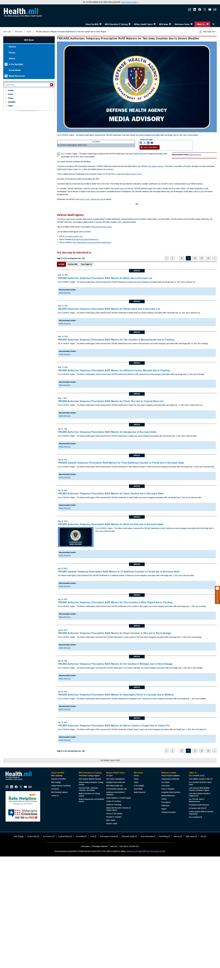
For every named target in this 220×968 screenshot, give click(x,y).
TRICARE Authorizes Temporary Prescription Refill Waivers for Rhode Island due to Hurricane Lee (109, 308)
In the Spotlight (16, 64)
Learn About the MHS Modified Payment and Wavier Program (199, 789)
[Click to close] (217, 588)
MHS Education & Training (116, 24)
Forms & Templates (167, 789)
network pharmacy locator (133, 174)
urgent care (123, 188)
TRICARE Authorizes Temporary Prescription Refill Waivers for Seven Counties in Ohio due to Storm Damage (114, 633)
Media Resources (195, 155)
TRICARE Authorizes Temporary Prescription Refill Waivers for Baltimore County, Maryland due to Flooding (114, 370)
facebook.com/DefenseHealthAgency (86, 239)
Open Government (147, 836)
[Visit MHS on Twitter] (204, 10)
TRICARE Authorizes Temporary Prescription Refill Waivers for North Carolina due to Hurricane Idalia (110, 524)
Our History (55, 789)
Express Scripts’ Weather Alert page (91, 199)
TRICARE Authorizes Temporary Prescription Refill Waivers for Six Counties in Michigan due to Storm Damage (115, 663)
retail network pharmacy (156, 166)
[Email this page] (152, 142)
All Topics (109, 775)
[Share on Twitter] (144, 142)
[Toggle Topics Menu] (154, 24)
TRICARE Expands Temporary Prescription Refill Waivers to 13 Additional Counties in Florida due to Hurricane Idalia (119, 571)
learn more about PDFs (155, 851)
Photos (12, 52)
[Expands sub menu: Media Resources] (6, 75)
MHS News (163, 24)
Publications (165, 805)
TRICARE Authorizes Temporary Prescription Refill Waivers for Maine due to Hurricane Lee (105, 278)
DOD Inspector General (108, 836)
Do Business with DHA (196, 808)
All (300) (61, 264)
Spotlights (11, 102)
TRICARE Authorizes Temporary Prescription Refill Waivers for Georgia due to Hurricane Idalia (107, 431)
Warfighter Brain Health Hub (115, 782)
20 (208, 258)
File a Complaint (194, 817)
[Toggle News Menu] (170, 24)
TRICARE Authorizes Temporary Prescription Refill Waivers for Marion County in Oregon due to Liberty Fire (114, 725)
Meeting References (168, 795)
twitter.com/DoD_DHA (75, 236)
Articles (12, 46)
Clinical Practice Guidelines (170, 775)
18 (195, 258)
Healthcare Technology (113, 805)
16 (181, 258)
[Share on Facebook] (141, 142)
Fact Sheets (165, 782)
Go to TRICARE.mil (195, 775)
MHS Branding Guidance (59, 792)
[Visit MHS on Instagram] (189, 10)
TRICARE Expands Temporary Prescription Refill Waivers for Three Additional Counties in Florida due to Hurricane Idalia (121, 462)
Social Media (15, 70)
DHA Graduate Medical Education (90, 779)
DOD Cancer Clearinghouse (115, 779)
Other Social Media (150, 147)
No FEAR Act (47, 836)
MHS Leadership (56, 775)
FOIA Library (165, 786)
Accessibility (80, 836)
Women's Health (111, 823)
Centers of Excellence (113, 801)
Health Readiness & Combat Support (118, 798)
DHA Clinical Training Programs (89, 775)
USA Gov (176, 836)
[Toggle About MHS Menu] (100, 24)
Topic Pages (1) (86, 264)
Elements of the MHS (58, 779)
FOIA (92, 836)
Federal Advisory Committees (61, 786)
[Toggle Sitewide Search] (213, 24)
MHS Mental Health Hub (114, 786)
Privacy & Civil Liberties (114, 813)
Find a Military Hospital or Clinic (199, 779)
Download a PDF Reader (134, 851)
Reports (164, 809)
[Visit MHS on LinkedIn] (194, 10)
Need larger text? (209, 32)
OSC (202, 836)
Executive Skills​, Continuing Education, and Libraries (88, 789)
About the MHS (92, 24)
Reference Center (182, 24)
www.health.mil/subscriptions (102, 227)
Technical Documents (168, 812)
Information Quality (128, 836)
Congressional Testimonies (170, 779)
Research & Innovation (113, 817)
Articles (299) (72, 264)
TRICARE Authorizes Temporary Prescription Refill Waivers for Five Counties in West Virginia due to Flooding (115, 602)
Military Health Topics (143, 24)
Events (10, 94)
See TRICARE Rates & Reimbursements (196, 800)
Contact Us (55, 795)
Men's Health (110, 820)
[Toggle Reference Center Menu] (191, 24)
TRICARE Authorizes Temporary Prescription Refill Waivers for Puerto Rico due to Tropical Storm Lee (111, 401)
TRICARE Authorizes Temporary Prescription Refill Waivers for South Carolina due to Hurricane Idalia (111, 493)
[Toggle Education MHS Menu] (129, 24)
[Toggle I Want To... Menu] (207, 24)
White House (190, 836)
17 (188, 258)
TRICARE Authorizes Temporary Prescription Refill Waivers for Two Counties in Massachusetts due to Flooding (116, 339)
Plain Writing (163, 836)
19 (201, 258)
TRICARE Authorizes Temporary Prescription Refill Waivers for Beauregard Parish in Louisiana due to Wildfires (116, 694)
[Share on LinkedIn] (148, 142)
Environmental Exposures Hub (116, 789)
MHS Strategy (56, 782)
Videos (12, 58)
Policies (164, 799)
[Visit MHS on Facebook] (199, 10)
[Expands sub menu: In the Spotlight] (6, 64)
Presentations (166, 802)
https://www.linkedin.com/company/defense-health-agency (92, 242)
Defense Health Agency (68, 219)
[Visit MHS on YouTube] (209, 10)
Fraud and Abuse (64, 836)
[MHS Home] (20, 780)
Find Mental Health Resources (199, 805)
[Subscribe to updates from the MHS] (215, 10)
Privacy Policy (32, 836)
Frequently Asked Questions (170, 792)
